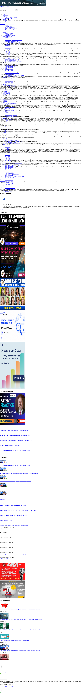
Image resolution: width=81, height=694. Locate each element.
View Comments (3, 209)
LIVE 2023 (7, 157)
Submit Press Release (9, 24)
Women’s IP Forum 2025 (10, 188)
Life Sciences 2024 (9, 81)
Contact (4, 130)
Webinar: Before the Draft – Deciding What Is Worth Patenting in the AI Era (13, 515)
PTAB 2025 (7, 45)
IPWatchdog (26, 640)
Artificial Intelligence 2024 (10, 66)
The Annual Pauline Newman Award (12, 42)
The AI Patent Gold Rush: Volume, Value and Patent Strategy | (15, 450)
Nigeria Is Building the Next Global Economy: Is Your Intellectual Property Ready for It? (16, 440)
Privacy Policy (5, 687)
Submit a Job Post (8, 18)
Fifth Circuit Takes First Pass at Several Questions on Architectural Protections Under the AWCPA (19, 661)
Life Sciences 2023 (9, 183)
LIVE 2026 (7, 52)
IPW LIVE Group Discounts (11, 29)
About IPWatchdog (6, 126)
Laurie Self (2, 24)
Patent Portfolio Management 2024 (12, 174)
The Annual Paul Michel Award (11, 142)
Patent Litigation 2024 (9, 173)
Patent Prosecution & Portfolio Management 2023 (15, 75)
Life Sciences (5, 178)
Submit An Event (8, 191)
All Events (2, 528)
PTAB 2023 (7, 48)
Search (1, 10)
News (4, 15)
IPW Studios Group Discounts (11, 28)
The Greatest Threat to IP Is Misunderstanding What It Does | (15, 496)
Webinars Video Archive (10, 35)
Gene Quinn (37, 650)
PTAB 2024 (7, 148)
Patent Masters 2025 (9, 70)
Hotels (6, 30)
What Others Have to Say (10, 27)
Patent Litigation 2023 (9, 175)
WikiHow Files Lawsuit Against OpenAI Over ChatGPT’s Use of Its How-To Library (15, 435)
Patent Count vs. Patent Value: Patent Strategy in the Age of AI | (15, 481)
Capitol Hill (5, 16)
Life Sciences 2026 (9, 78)
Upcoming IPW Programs (8, 36)
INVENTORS (5, 15)
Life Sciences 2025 (9, 79)
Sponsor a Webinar (9, 33)
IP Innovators (7, 21)
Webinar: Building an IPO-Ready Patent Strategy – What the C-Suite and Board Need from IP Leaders (18, 510)
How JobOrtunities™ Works (11, 17)
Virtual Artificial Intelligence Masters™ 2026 (14, 165)
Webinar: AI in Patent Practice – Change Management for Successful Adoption (14, 525)
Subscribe (2, 672)
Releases (4, 109)
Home (4, 14)
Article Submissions (7, 12)
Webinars (4, 32)
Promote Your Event (4, 558)
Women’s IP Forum (6, 185)
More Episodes (3, 499)
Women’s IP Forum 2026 (10, 186)
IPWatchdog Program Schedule (11, 38)
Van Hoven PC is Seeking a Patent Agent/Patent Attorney (10, 445)
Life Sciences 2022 (9, 83)
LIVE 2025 (7, 155)
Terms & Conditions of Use (8, 686)
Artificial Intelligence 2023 (10, 67)
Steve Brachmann (43, 661)
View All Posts (3, 453)
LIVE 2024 (7, 156)
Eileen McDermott (36, 609)
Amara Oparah (39, 629)
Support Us (6, 672)
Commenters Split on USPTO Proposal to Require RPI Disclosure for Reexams (14, 430)
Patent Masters (5, 68)
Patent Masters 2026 (9, 171)
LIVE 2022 (7, 158)
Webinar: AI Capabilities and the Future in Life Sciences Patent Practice (13, 505)
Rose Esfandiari (38, 619)
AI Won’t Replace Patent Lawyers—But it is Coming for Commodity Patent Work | (19, 473)
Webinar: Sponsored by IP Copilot (6, 520)
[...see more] (7, 182)
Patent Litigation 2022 (9, 177)
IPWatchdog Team (6, 128)
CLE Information (8, 34)
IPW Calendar (5, 25)
